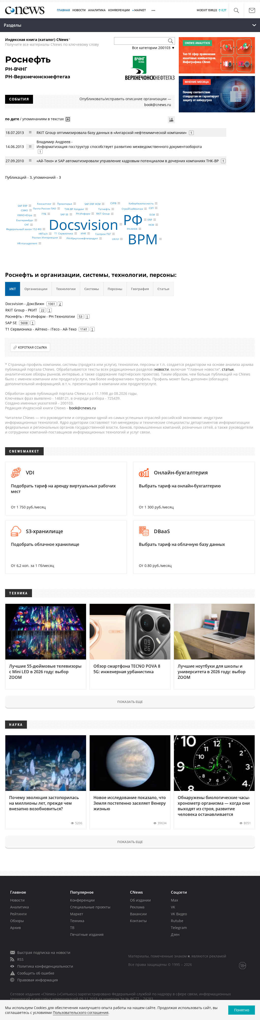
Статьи (163, 289)
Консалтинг (44, 204)
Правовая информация (37, 980)
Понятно (241, 1010)
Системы (91, 289)
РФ (133, 219)
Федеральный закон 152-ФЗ (23, 229)
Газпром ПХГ (103, 234)
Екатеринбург (24, 220)
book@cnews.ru (157, 104)
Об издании (140, 900)
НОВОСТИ (79, 10)
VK (173, 907)
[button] (236, 10)
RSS (20, 959)
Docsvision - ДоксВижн (24, 303)
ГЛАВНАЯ (63, 10)
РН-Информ (83, 213)
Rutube (177, 920)
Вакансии (138, 913)
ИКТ (12, 289)
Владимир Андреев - (119, 144)
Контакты (138, 920)
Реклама (137, 907)
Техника (77, 920)
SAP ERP (22, 205)
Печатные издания (87, 934)
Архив (15, 927)
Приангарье (64, 203)
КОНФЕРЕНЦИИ (119, 10)
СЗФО (24, 210)
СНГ (26, 225)
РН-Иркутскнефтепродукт (82, 238)
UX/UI (115, 239)
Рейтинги (18, 913)
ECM (152, 214)
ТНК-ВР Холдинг (74, 209)
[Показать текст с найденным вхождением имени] (68, 119)
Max (174, 900)
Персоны (115, 289)
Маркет (76, 913)
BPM (143, 238)
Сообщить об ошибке (35, 973)
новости (162, 369)
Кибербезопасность (141, 203)
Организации (35, 289)
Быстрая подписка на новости (43, 952)
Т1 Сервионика (63, 233)
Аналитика (97, 10)
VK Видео (179, 913)
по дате (12, 118)
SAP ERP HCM (93, 204)
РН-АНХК (132, 229)
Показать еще (130, 701)
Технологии (66, 289)
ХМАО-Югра (24, 215)
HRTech (43, 233)
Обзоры (17, 920)
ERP (150, 219)
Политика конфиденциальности (45, 966)
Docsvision (83, 224)
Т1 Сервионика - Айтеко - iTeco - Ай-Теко (40, 329)
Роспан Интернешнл (45, 237)
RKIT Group (103, 214)
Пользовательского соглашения (80, 1012)
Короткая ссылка (32, 347)
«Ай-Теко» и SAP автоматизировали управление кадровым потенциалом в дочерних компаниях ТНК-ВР (128, 160)
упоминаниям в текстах (43, 118)
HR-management (27, 243)
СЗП (151, 208)
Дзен (175, 934)
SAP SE (64, 214)
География (140, 289)
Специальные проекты (90, 907)
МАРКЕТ (140, 10)
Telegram (179, 927)
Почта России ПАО (44, 208)
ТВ (72, 927)
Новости (17, 900)
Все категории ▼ (153, 47)
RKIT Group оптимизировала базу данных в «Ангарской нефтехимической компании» (112, 132)
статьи (228, 369)
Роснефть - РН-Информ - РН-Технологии (40, 316)
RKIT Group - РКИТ (21, 310)
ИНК (83, 233)
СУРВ (113, 203)
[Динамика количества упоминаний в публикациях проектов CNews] (171, 119)
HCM (151, 225)
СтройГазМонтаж (132, 209)
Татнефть (104, 209)
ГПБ (44, 214)
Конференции (82, 900)
